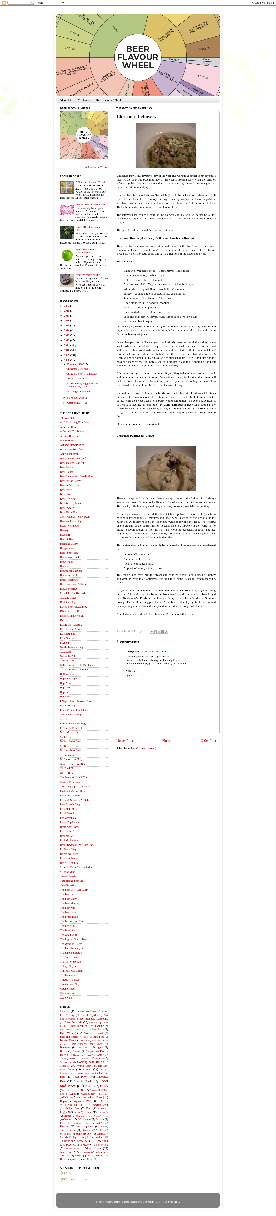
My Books (84, 99)
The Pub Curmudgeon (72, 948)
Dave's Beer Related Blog (73, 606)
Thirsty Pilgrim (68, 966)
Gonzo (72, 1093)
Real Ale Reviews (69, 840)
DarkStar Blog (67, 602)
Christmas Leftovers (77, 368)
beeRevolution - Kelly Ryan (75, 516)
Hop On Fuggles (69, 678)
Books (63, 1051)
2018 (67, 315)
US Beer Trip (101, 1144)
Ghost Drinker (67, 660)
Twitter (85, 1144)
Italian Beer (73, 1108)
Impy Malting (67, 705)
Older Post (208, 741)
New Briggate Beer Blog (73, 764)
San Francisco (67, 1130)
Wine (89, 1155)
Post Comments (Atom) (143, 748)
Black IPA (82, 1047)
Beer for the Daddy (70, 480)
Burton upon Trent (82, 1055)
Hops (63, 1101)
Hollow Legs (67, 674)
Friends (89, 1086)
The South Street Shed (72, 957)
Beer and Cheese (69, 1036)
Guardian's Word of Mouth (74, 669)
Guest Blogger (88, 1093)
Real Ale (100, 1123)
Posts (68, 1173)
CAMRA (100, 1055)
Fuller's (104, 1086)
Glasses (93, 1090)
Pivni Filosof (67, 813)
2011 (67, 345)
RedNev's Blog (68, 849)
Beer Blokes (66, 471)
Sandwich (86, 1130)
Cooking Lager (68, 597)
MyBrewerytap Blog (71, 759)
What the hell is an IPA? (88, 275)
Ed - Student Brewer (71, 629)
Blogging (98, 1047)
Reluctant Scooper (69, 858)
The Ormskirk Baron (71, 943)
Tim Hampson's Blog (71, 970)
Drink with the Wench (72, 615)
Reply (129, 675)
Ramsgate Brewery (81, 1123)
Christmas (97, 1058)
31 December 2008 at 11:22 (155, 651)
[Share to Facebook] (162, 632)
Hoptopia (65, 687)
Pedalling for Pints (70, 795)
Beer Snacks (66, 1029)
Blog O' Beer (67, 539)
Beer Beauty (66, 467)
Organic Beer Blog (70, 782)
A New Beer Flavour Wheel (90, 182)
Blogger (175, 1201)
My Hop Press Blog (70, 750)
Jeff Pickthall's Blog (70, 714)
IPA (87, 1101)
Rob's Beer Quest (69, 863)
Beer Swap (98, 1029)
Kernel (101, 1108)
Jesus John (65, 719)
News (105, 1116)
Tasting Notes (76, 1137)
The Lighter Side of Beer (73, 939)
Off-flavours (84, 1119)
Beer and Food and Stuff (73, 462)
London (88, 1112)
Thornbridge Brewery (73, 1141)
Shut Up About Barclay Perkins (77, 867)
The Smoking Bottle (71, 952)
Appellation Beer (69, 453)
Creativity (77, 1065)
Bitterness (65, 1047)
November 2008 (76, 397)
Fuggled (64, 642)
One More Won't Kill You (73, 777)
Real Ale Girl (67, 836)
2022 (67, 306)
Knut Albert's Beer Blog (73, 723)
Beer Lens (65, 494)
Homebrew (81, 1097)
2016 (67, 320)
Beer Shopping (96, 1026)
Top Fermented (68, 975)
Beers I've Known (69, 525)
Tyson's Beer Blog (69, 984)
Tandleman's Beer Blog (72, 880)
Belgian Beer (67, 1040)
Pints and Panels (68, 808)
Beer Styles (81, 1029)
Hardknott (103, 1094)
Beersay (64, 530)
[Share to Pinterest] (166, 632)
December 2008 (76, 364)
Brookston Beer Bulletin (73, 584)
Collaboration (66, 1062)
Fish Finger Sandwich (78, 391)
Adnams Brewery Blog (72, 444)
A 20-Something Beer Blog (74, 422)
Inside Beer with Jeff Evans (74, 710)
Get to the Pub (67, 656)
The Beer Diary (68, 898)
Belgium (83, 1040)
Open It (100, 1119)
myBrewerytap (68, 755)
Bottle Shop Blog (69, 552)
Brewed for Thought (71, 570)
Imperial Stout (100, 1105)
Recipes (64, 1126)
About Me (66, 99)
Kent (88, 1108)
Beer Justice (66, 490)
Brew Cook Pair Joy (70, 557)
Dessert (71, 1069)
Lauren (77, 1112)
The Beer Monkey (69, 903)
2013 (67, 335)
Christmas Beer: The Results (81, 373)
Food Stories (67, 638)
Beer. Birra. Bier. (69, 512)
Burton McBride (68, 588)
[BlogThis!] (155, 632)
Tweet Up (71, 1144)
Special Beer (65, 1133)
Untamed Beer (67, 988)
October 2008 (74, 402)
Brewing (77, 1051)
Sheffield (100, 1130)
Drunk (102, 1069)
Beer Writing (68, 1033)
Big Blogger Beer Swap (87, 1044)
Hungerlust (66, 696)
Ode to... (68, 1119)
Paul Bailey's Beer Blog (72, 791)
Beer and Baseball (93, 1033)
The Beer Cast (67, 894)
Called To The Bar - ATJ (73, 593)
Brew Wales (66, 561)
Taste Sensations (68, 885)
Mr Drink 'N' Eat (69, 746)
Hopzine (64, 692)
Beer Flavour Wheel (108, 99)
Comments (71, 1179)
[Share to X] (159, 632)
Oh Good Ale (67, 768)
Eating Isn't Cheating (71, 624)
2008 (67, 360)
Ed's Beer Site (67, 633)
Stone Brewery (84, 1133)
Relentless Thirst (69, 854)
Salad (102, 1127)
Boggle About (67, 548)
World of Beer (67, 993)
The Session (95, 1137)
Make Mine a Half (69, 732)
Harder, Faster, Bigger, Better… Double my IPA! (83, 385)
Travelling (102, 1141)
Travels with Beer (69, 979)
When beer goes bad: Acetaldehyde (86, 251)
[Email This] (152, 632)
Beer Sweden (67, 508)
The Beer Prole (68, 912)
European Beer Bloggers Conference (77, 1073)
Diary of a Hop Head (71, 611)
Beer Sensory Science (71, 503)
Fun (68, 1090)
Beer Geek (94, 1022)
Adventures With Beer (72, 449)
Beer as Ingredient (94, 1036)
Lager (63, 1112)
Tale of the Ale (68, 876)
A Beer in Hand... (69, 427)
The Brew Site (67, 930)
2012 (67, 340)
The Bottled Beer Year (72, 921)
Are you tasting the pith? (73, 458)
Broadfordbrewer (69, 579)
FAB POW (80, 1076)
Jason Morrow (148, 1201)
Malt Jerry (65, 737)
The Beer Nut (67, 907)
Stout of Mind (67, 872)
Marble (67, 1115)
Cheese (72, 1058)
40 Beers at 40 (67, 418)
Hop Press (65, 683)
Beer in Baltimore (69, 485)
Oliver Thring (67, 773)
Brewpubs (90, 1051)
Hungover (76, 1101)
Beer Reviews (67, 499)
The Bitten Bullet (69, 916)
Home (166, 741)
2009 (67, 355)
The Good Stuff (68, 934)
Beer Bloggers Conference (93, 1018)
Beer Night (77, 1026)
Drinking (86, 1069)
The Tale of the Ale (70, 961)
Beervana (65, 534)
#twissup (64, 1011)
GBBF (81, 1090)
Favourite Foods (83, 1081)
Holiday (67, 1097)
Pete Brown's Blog (70, 804)
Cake (62, 1058)
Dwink (63, 620)
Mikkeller (80, 1116)
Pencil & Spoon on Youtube (75, 800)
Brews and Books (69, 575)
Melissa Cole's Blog (70, 741)
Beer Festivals (73, 1022)
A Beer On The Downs (72, 431)
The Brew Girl (68, 925)
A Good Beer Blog (70, 436)
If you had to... (74, 1105)
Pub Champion (68, 817)
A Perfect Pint (67, 440)
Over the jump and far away (75, 786)
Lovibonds (103, 1112)
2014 (67, 330)
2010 (67, 350)
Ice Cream (102, 1101)
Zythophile (66, 997)
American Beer (86, 1011)
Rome (91, 1126)
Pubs (62, 1123)
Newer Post (124, 741)
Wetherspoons (83, 1152)
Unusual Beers (72, 1148)
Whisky (78, 1155)
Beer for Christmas (76, 378)
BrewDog (65, 566)
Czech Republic (93, 1065)
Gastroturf (65, 651)
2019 (67, 310)
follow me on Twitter (96, 167)
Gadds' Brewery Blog (71, 647)
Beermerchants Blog (70, 521)
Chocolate (83, 1058)
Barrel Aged (88, 1015)
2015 (67, 325)
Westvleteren (65, 1152)
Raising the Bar (68, 831)
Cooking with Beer (89, 1062)
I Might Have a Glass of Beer (75, 701)
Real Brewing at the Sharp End (76, 845)
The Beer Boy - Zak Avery (74, 889)
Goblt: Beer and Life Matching (76, 665)
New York (94, 1116)
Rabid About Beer (69, 826)
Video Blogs (93, 1148)
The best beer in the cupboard (91, 204)
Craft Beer (64, 1065)
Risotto (80, 1126)
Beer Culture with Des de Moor (77, 476)
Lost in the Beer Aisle (71, 728)
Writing (87, 1159)
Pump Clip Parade (69, 822)
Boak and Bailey (69, 543)
